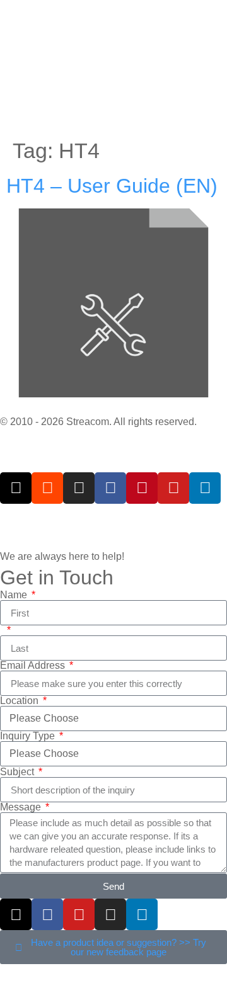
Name (15, 595)
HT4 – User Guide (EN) (112, 185)
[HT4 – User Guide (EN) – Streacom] (113, 394)
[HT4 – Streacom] (16, 488)
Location (20, 701)
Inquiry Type (28, 736)
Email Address (33, 666)
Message (22, 807)
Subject (18, 772)
